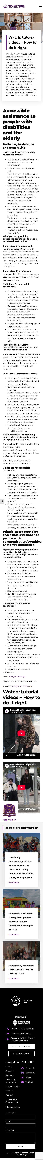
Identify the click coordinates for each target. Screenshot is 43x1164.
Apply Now (9, 819)
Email (8, 1121)
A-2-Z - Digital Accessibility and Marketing (21, 1154)
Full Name (10, 1113)
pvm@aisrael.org (17, 677)
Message (10, 1130)
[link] (14, 882)
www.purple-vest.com (21, 686)
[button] (40, 6)
